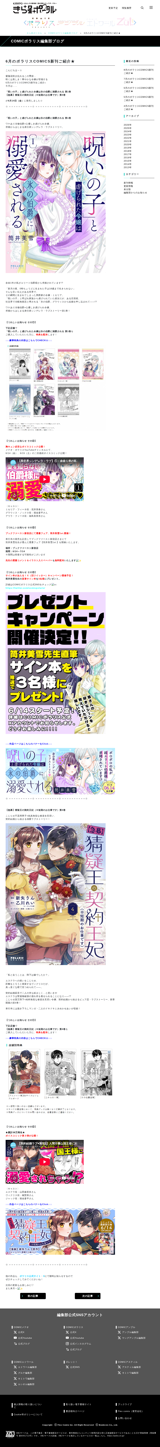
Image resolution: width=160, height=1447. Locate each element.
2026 (126, 125)
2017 (126, 154)
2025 (126, 128)
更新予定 (113, 8)
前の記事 (33, 1296)
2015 (126, 161)
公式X (21, 1332)
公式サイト (35, 1276)
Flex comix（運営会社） (131, 1411)
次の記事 (87, 1296)
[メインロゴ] (35, 8)
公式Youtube (25, 1338)
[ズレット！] (131, 22)
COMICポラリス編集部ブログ (63, 33)
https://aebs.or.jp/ (115, 1436)
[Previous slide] (25, 22)
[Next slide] (134, 22)
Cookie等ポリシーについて (28, 1414)
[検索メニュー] (142, 7)
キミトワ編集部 (26, 1379)
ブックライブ (125, 1404)
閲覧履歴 (126, 8)
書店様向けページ (75, 1411)
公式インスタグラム (80, 1344)
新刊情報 (128, 183)
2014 (126, 164)
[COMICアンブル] (71, 22)
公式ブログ (24, 1344)
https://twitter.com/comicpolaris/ (25, 588)
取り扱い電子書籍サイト (79, 1404)
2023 (126, 134)
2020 (126, 144)
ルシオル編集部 (26, 1384)
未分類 (127, 189)
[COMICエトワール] (101, 22)
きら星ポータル (34, 33)
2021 (126, 141)
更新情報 (128, 186)
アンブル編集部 (130, 1332)
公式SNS (75, 1367)
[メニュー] (151, 7)
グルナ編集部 (25, 1373)
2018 (126, 151)
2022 (126, 138)
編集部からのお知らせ (135, 192)
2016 (126, 157)
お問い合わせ (125, 1418)
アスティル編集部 (131, 1367)
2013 (126, 167)
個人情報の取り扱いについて (28, 1406)
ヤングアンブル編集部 (134, 1338)
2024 (126, 131)
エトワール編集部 (27, 1367)
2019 (126, 147)
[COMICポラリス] (41, 22)
